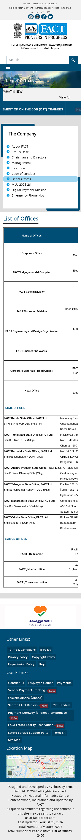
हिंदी (48, 12)
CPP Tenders (61, 705)
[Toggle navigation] (6, 67)
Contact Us (51, 3)
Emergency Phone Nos (28, 195)
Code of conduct (23, 174)
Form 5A (59, 733)
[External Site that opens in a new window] (40, 616)
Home (26, 3)
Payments (64, 683)
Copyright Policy (43, 657)
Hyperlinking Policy (21, 664)
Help (42, 664)
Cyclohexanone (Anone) (25, 698)
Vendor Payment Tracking (27, 690)
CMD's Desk (20, 152)
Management (21, 163)
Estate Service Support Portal (28, 733)
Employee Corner (40, 683)
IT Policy (45, 649)
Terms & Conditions (22, 649)
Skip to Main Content (21, 7)
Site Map (66, 7)
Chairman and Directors (29, 157)
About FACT (20, 146)
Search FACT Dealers (23, 705)
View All (64, 97)
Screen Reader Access (47, 7)
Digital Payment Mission (29, 190)
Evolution (18, 168)
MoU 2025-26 (21, 184)
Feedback (37, 3)
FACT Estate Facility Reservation (31, 725)
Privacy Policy (18, 657)
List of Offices (21, 179)
